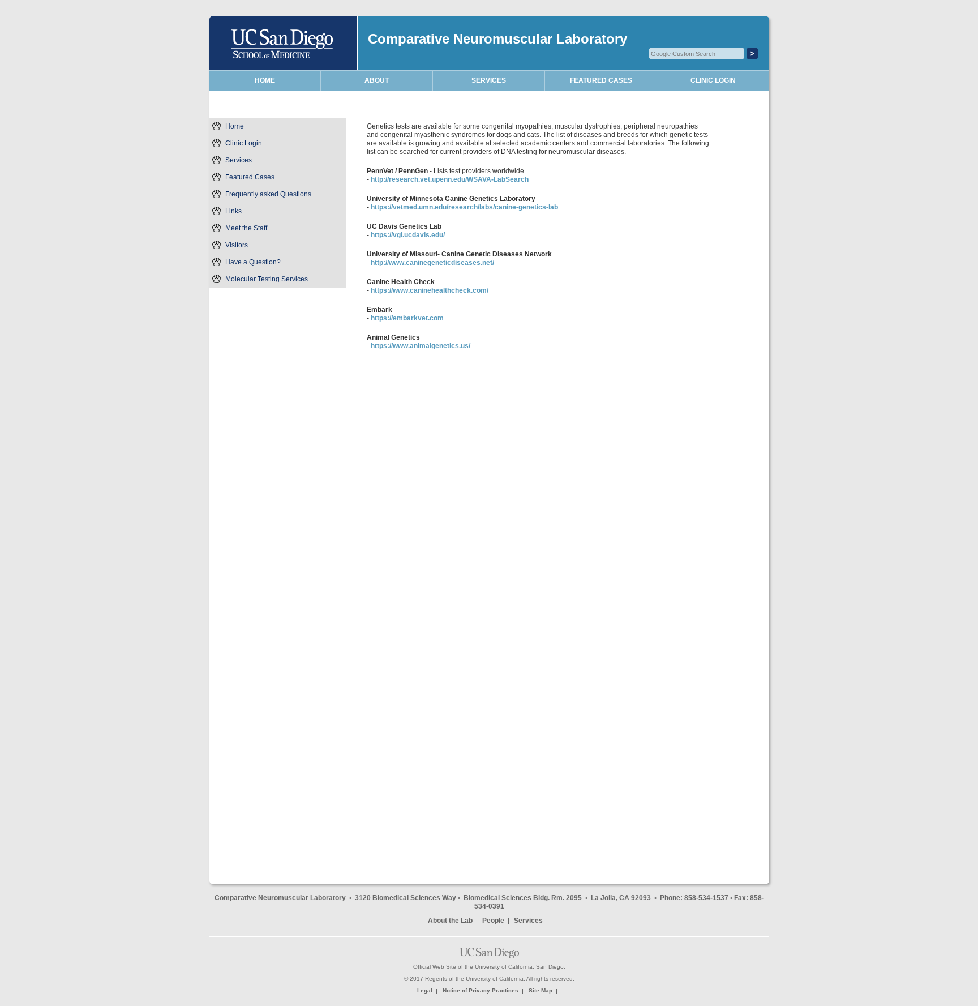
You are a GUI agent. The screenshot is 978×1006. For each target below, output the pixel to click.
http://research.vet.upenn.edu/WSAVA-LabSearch (450, 179)
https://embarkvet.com (407, 318)
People (493, 920)
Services (238, 160)
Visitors (236, 245)
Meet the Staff (246, 228)
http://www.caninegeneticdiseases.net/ (432, 263)
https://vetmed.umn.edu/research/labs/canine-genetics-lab (464, 207)
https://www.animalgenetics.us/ (420, 346)
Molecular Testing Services (266, 279)
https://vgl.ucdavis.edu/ (408, 235)
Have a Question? (253, 262)
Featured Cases (249, 177)
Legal (424, 990)
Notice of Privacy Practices (480, 990)
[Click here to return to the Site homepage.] (284, 43)
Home (234, 126)
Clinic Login (243, 143)
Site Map (540, 990)
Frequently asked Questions (268, 194)
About (376, 80)
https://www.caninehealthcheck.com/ (429, 290)
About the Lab (450, 920)
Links (233, 211)
